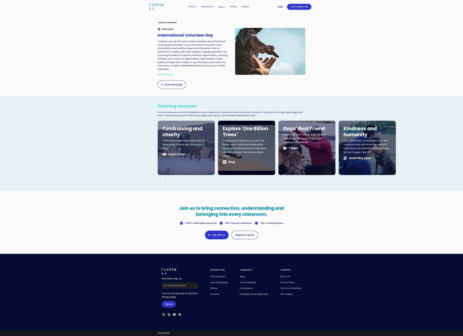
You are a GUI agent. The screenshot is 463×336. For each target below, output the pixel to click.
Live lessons (246, 288)
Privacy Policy (169, 296)
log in (295, 112)
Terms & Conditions (290, 288)
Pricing (233, 6)
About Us (285, 276)
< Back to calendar (167, 22)
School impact (218, 276)
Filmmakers (286, 294)
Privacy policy (287, 282)
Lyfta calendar (248, 282)
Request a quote (245, 234)
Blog (221, 7)
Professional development (254, 294)
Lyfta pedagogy (219, 282)
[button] (192, 6)
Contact (245, 6)
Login (280, 6)
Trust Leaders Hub (299, 6)
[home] (156, 7)
